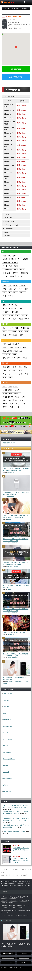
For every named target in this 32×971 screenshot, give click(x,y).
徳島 (20, 374)
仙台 (4, 292)
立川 (22, 273)
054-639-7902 (16, 69)
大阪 (4, 344)
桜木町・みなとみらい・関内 (13, 308)
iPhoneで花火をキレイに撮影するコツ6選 (14, 632)
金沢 (15, 335)
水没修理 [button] (7, 232)
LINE (4, 713)
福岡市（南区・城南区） (11, 393)
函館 (15, 285)
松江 (14, 367)
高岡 (10, 335)
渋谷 (10, 256)
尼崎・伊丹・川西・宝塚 (11, 358)
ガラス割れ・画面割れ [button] (10, 96)
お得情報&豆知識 (10, 472)
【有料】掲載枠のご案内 (7, 443)
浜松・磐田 (14, 328)
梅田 (10, 344)
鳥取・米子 (6, 367)
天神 (10, 386)
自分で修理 (6, 772)
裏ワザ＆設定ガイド (15, 566)
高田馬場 (25, 259)
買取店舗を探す (7, 791)
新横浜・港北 (13, 305)
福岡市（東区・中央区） (11, 390)
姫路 (14, 354)
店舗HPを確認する (15, 77)
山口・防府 (18, 370)
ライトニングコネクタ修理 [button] (11, 225)
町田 (28, 273)
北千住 (19, 276)
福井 (21, 335)
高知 (10, 377)
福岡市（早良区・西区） (11, 397)
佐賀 (15, 400)
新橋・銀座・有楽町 (10, 262)
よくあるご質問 (8, 962)
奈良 (24, 358)
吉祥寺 (15, 273)
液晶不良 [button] (7, 214)
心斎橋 (16, 344)
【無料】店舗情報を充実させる (8, 442)
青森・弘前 (12, 289)
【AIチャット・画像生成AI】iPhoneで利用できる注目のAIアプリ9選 (20, 860)
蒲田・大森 (6, 273)
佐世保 (5, 404)
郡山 (4, 296)
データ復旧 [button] (7, 235)
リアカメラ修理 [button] (9, 228)
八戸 (20, 289)
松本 (4, 331)
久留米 (24, 397)
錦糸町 (12, 276)
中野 (17, 259)
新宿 (4, 256)
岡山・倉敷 (23, 367)
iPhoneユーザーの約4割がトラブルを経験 (14, 831)
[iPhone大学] (7, 2)
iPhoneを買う (7, 706)
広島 (4, 370)
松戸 (14, 319)
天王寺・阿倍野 (21, 347)
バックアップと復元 (11, 681)
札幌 (4, 285)
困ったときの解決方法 (24, 681)
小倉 (15, 386)
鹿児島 (5, 407)
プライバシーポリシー (8, 953)
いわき (22, 292)
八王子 (5, 276)
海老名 (24, 315)
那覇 (11, 407)
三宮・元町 (6, 354)
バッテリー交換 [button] (9, 217)
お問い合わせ (24, 962)
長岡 (26, 331)
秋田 (10, 292)
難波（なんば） (8, 347)
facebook (24, 2)
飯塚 (10, 400)
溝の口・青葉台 (8, 315)
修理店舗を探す (14, 542)
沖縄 (17, 407)
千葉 (8, 319)
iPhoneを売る (7, 700)
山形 (15, 292)
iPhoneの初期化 (7, 693)
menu (29, 1)
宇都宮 (26, 319)
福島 (10, 296)
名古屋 (5, 328)
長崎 (21, 400)
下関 (14, 374)
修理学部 (9, 519)
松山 (4, 377)
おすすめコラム (7, 719)
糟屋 (4, 400)
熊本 (11, 404)
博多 (4, 386)
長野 (28, 328)
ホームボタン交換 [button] (9, 221)
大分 (17, 404)
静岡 (22, 328)
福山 (10, 370)
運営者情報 (24, 953)
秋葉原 (21, 269)
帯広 (4, 289)
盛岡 (26, 289)
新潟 (20, 331)
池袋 (15, 256)
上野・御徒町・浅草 (10, 269)
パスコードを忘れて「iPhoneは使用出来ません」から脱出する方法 (16, 945)
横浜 (4, 305)
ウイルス (5, 732)
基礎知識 (9, 566)
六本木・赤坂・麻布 (10, 266)
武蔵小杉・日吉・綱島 (10, 312)
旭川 (10, 285)
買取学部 (5, 785)
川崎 (17, 315)
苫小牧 (22, 285)
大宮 (20, 319)
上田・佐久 (12, 331)
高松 (26, 374)
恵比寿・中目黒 (8, 259)
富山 (4, 335)
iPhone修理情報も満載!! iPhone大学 (13, 967)
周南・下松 (6, 374)
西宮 (20, 351)
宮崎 (23, 404)
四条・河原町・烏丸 (10, 351)
